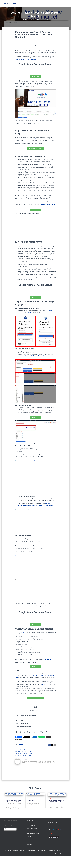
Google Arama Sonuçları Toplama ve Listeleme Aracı (24, 747)
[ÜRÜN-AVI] (54, 833)
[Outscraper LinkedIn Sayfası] (54, 830)
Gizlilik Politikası (44, 850)
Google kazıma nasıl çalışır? (22, 723)
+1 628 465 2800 (51, 821)
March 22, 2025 (21, 632)
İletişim (16, 753)
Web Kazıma (30, 755)
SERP (21, 755)
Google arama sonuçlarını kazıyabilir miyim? (27, 715)
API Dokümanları (30, 839)
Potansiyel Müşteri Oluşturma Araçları (21, 751)
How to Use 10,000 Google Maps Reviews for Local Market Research (56, 801)
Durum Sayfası (29, 844)
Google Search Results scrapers (42, 138)
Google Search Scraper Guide (20, 749)
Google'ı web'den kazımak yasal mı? (24, 720)
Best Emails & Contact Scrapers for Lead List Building (32, 126)
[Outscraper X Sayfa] (56, 830)
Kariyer (38, 850)
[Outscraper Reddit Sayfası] (51, 830)
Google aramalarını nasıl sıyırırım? (24, 718)
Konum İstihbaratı (31, 822)
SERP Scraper (25, 755)
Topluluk (9, 850)
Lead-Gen (30, 751)
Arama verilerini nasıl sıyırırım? (24, 726)
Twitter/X (31, 763)
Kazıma (50, 798)
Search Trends (17, 755)
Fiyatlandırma (30, 841)
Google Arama (23, 746)
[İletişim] (10, 3)
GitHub (34, 763)
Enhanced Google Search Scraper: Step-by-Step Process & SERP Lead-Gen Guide (34, 34)
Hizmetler (29, 836)
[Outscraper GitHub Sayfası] (49, 830)
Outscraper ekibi (42, 660)
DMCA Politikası (59, 850)
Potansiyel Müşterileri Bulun (33, 833)
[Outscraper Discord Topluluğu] (61, 830)
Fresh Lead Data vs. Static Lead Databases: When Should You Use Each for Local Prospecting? (13, 800)
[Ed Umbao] (17, 761)
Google (19, 746)
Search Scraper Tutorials (28, 753)
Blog (5, 850)
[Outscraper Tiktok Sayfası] (65, 830)
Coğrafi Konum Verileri (32, 828)
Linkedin (27, 763)
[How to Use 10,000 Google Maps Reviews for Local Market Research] (57, 794)
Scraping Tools (20, 753)
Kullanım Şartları (52, 850)
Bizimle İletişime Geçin (31, 850)
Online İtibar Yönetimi (31, 825)
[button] (54, 42)
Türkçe (10, 829)
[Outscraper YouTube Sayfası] (58, 830)
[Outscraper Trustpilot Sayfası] (63, 830)
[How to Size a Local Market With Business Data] (35, 793)
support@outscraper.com (52, 822)
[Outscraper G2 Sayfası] (51, 833)
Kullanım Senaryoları (31, 820)
